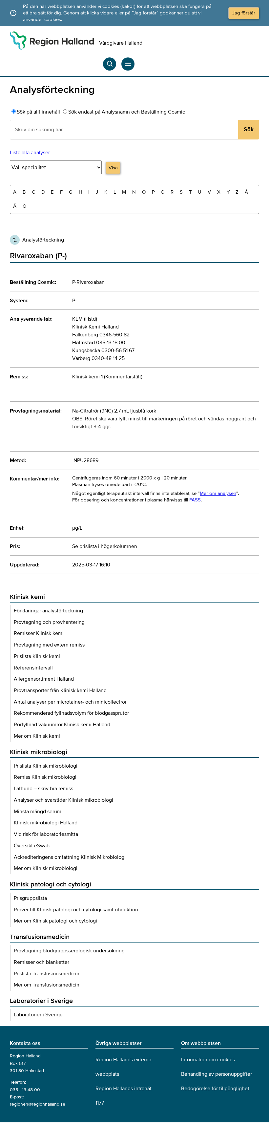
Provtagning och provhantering (49, 622)
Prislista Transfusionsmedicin (46, 973)
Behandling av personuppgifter (216, 1074)
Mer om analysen (218, 493)
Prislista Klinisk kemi (37, 656)
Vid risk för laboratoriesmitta (46, 834)
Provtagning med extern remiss (49, 645)
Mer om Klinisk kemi (37, 736)
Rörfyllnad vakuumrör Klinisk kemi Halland (62, 724)
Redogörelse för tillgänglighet (215, 1088)
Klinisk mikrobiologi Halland (45, 822)
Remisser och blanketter (41, 962)
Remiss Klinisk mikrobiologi (45, 777)
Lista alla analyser (30, 152)
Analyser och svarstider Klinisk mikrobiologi (63, 800)
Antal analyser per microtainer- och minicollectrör (70, 702)
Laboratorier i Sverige (38, 1014)
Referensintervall (33, 668)
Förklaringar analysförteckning (48, 610)
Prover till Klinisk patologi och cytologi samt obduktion (76, 909)
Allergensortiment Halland (44, 679)
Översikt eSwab (32, 845)
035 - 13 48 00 (25, 1089)
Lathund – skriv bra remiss (43, 788)
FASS (195, 500)
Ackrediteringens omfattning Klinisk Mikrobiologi (70, 857)
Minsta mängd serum (37, 811)
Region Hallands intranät (123, 1088)
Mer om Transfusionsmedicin (46, 985)
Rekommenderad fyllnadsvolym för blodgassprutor (71, 713)
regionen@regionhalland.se (37, 1104)
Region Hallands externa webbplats (123, 1066)
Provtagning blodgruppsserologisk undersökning (69, 950)
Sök (249, 129)
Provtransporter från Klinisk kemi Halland (60, 690)
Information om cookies (208, 1059)
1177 (99, 1103)
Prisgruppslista (30, 898)
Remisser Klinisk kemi (39, 633)
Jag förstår (243, 13)
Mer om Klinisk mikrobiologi (45, 868)
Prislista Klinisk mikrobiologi (45, 766)
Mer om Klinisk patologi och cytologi (55, 921)
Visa (113, 168)
